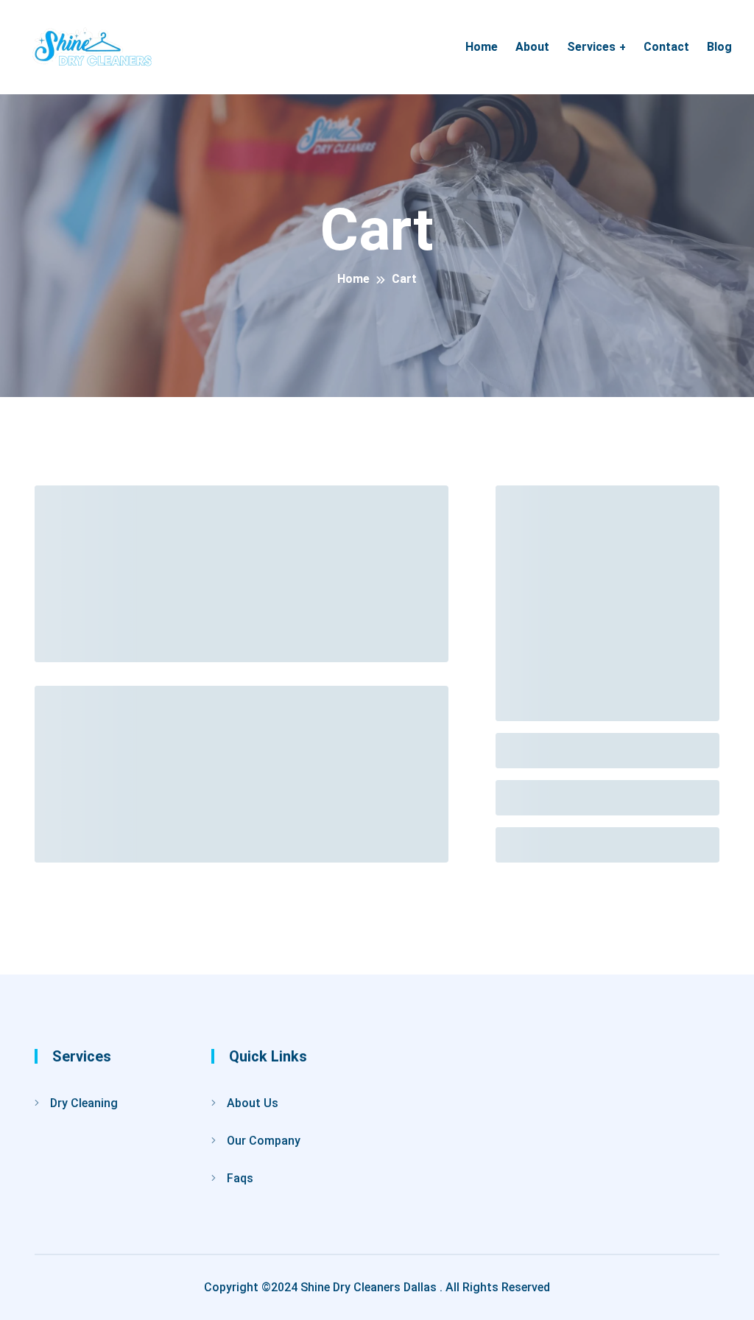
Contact (666, 47)
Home (481, 47)
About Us (252, 1103)
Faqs (240, 1178)
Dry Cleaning (84, 1103)
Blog (719, 47)
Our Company (263, 1141)
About (532, 47)
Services (591, 47)
